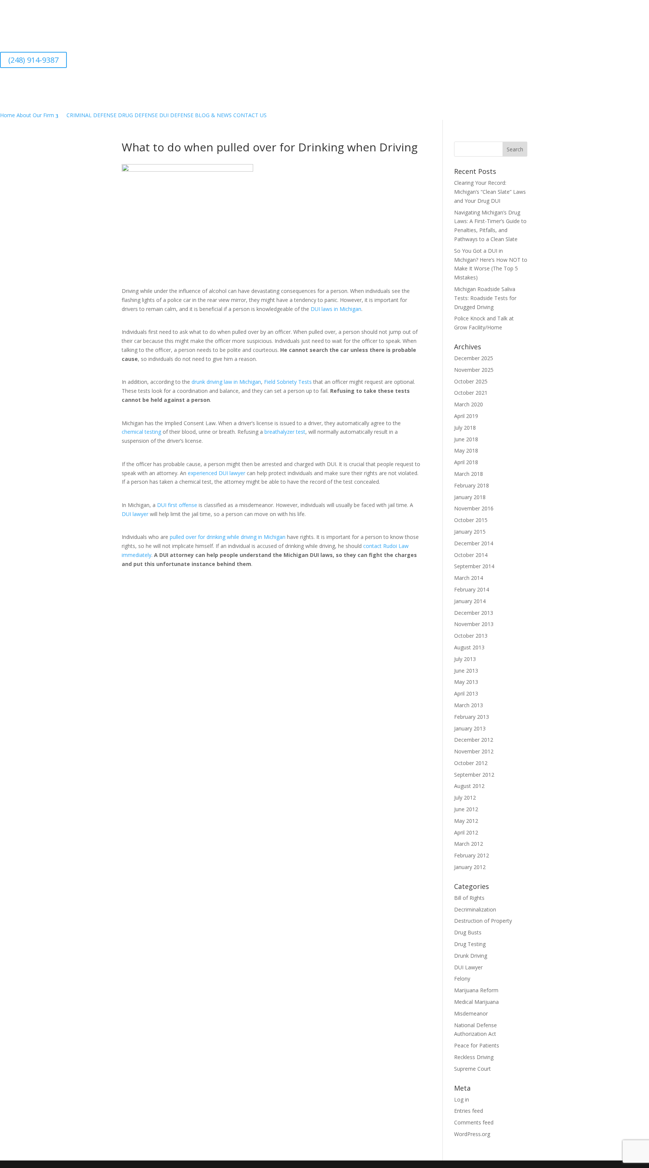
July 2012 (465, 797)
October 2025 (471, 381)
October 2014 (471, 554)
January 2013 (470, 728)
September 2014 (474, 566)
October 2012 (471, 763)
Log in (461, 1099)
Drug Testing (470, 944)
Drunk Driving (470, 955)
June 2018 (466, 439)
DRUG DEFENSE (138, 115)
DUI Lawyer (468, 967)
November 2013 (474, 624)
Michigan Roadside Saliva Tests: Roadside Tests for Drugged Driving (485, 298)
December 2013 (473, 612)
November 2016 (474, 508)
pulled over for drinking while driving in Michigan (227, 536)
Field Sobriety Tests (288, 381)
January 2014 (470, 601)
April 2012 (466, 832)
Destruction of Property (483, 920)
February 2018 (471, 485)
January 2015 (470, 531)
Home (7, 115)
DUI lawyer (135, 514)
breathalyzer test (284, 431)
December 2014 (473, 543)
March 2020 (468, 404)
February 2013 (471, 716)
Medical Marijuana (476, 1001)
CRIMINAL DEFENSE (91, 115)
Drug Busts (467, 932)
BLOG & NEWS (213, 115)
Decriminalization (475, 909)
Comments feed (474, 1122)
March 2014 (468, 577)
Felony (462, 978)
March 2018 (468, 473)
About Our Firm (35, 115)
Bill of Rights (469, 897)
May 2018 (466, 450)
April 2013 (466, 693)
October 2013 (471, 635)
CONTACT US (250, 115)
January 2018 (470, 497)
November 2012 (474, 751)
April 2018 (466, 462)
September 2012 (474, 774)
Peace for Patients (476, 1045)
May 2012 (466, 820)
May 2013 (466, 681)
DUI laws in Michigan (336, 308)
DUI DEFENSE (176, 115)
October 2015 (471, 520)
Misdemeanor (471, 1013)
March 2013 (468, 705)
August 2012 (469, 785)
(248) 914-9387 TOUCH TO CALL (211, 49)
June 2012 (466, 809)
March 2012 (468, 843)
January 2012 (470, 867)
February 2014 (471, 589)
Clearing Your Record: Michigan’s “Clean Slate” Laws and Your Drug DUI (490, 191)
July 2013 (465, 658)
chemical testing (141, 431)
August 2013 (469, 647)
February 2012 (471, 855)
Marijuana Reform (476, 990)
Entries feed (468, 1110)
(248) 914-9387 (33, 60)
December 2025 (473, 358)
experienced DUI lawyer (216, 473)
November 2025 (474, 369)
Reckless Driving (474, 1057)
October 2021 (471, 392)
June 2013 (466, 670)
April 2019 (466, 416)
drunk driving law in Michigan (226, 381)
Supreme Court (472, 1068)
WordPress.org (472, 1134)
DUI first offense (177, 505)
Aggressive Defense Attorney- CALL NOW (210, 22)
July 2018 (465, 427)
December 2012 (473, 739)
